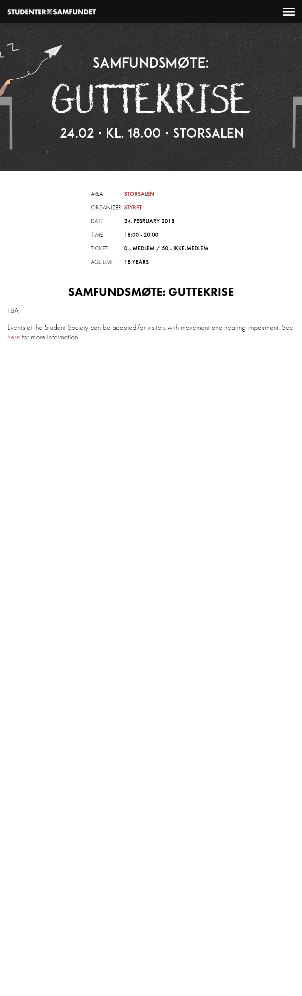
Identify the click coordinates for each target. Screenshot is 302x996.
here (13, 337)
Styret (133, 207)
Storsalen (139, 194)
